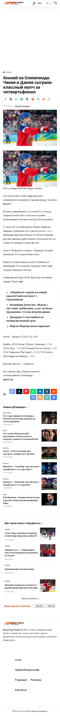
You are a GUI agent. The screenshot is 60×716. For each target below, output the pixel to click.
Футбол (6, 448)
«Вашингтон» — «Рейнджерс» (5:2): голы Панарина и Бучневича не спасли (21, 552)
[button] (34, 3)
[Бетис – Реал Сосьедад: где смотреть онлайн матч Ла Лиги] (49, 453)
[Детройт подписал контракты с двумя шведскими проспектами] (47, 585)
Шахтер (51, 606)
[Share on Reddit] (32, 99)
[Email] (43, 99)
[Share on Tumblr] (27, 99)
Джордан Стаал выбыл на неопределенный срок (25, 318)
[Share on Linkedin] (22, 99)
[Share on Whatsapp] (16, 99)
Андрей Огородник (22, 106)
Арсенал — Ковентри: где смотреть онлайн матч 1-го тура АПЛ (21, 483)
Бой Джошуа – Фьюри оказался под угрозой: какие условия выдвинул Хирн (21, 500)
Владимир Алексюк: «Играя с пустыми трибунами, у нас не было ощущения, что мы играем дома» (29, 308)
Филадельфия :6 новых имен (19, 569)
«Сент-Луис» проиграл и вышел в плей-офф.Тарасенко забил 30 (21, 534)
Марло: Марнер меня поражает (30, 326)
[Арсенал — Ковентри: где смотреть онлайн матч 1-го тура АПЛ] (49, 484)
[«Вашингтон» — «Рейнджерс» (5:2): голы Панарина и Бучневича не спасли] (47, 550)
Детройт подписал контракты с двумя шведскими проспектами (21, 586)
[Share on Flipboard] (26, 391)
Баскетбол (7, 413)
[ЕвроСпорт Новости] (13, 3)
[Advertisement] (30, 38)
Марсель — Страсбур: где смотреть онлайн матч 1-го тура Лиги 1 (21, 468)
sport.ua (8, 379)
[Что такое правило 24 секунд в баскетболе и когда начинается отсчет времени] (49, 418)
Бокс (5, 430)
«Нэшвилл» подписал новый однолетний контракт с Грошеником (26, 296)
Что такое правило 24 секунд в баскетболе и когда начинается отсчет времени (19, 418)
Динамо (39, 606)
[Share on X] (11, 99)
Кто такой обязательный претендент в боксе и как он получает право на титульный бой (20, 436)
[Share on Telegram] (38, 99)
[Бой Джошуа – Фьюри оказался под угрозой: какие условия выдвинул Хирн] (49, 499)
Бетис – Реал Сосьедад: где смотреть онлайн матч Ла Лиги (19, 452)
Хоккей (8, 72)
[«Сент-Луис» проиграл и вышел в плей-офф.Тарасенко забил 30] (47, 534)
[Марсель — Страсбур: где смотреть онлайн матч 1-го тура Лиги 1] (49, 468)
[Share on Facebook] (5, 99)
